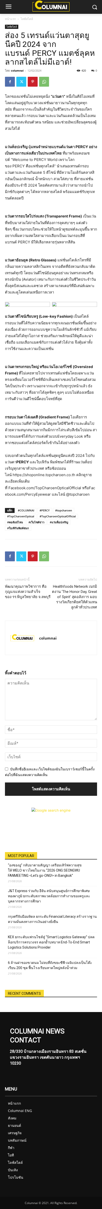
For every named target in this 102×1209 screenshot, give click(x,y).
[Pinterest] (33, 82)
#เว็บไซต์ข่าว (36, 522)
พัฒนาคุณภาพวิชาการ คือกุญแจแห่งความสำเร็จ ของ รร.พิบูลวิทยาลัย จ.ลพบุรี (28, 591)
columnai (17, 70)
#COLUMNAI (26, 510)
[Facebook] (10, 82)
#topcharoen (63, 510)
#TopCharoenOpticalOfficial (58, 516)
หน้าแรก (10, 19)
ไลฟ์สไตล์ (27, 19)
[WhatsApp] (44, 82)
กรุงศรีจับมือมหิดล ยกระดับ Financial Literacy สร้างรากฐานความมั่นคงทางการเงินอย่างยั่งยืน (52, 919)
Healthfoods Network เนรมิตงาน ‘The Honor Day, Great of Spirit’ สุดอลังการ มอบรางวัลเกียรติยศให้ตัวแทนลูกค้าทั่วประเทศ (74, 596)
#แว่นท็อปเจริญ (59, 522)
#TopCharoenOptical (20, 516)
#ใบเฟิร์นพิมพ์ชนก (18, 528)
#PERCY (45, 510)
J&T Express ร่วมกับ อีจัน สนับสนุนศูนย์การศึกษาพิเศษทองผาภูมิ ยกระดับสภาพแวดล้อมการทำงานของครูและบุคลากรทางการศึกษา (49, 896)
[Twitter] (21, 82)
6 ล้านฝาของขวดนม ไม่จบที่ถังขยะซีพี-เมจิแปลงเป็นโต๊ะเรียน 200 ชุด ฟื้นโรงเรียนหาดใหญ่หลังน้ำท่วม (50, 965)
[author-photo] (22, 638)
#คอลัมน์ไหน (15, 522)
